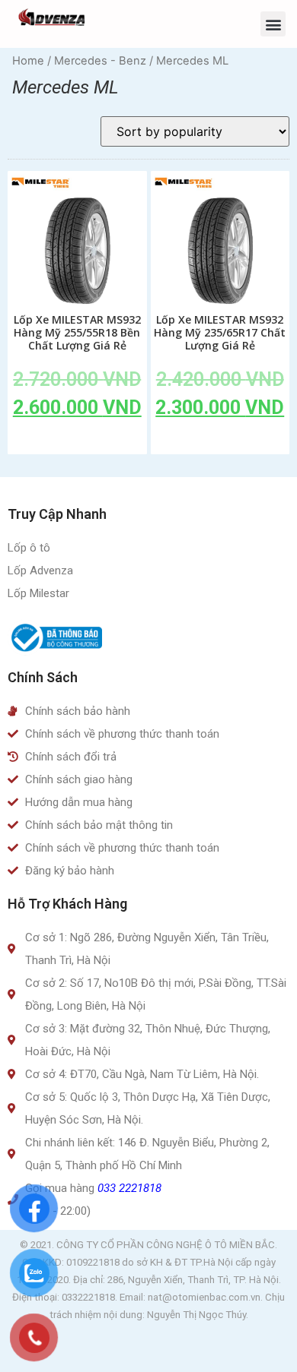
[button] (273, 23)
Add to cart (77, 442)
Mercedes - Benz (100, 61)
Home (28, 61)
